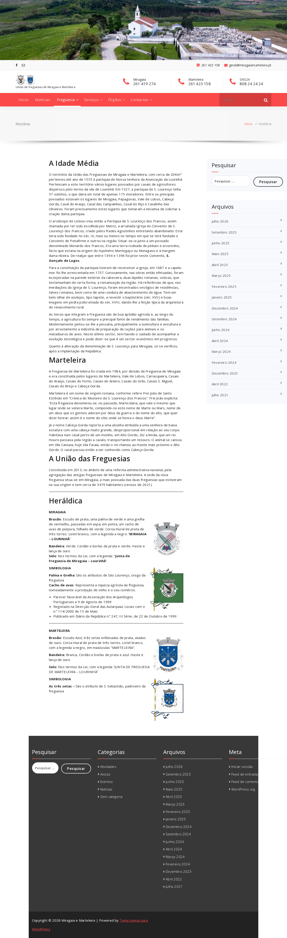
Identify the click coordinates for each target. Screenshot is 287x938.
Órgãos (114, 99)
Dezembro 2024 (225, 308)
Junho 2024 (220, 329)
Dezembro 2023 (225, 373)
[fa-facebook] (16, 65)
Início (248, 123)
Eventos (106, 781)
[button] (266, 99)
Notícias (42, 99)
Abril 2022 (220, 384)
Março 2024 (221, 351)
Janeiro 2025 (222, 297)
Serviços (91, 99)
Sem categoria (111, 796)
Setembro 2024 (224, 319)
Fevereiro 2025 (224, 286)
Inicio (23, 99)
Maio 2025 (220, 253)
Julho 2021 (220, 395)
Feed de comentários (248, 781)
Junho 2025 (220, 243)
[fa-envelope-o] (23, 65)
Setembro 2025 (224, 232)
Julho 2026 (220, 221)
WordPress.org (243, 789)
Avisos (105, 774)
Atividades (108, 766)
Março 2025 (221, 275)
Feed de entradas (245, 774)
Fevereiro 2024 (224, 362)
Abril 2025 (220, 264)
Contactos (139, 99)
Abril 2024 (220, 340)
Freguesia (66, 99)
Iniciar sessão (242, 766)
